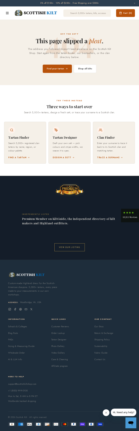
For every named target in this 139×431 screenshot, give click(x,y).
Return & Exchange (103, 333)
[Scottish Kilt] (36, 13)
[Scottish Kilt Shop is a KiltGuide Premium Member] (69, 189)
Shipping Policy (102, 339)
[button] (130, 215)
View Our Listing (69, 247)
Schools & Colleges (17, 326)
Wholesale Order (16, 352)
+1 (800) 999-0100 (18, 390)
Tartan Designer (58, 339)
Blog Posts (13, 333)
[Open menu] (7, 13)
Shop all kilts (85, 68)
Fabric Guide (100, 352)
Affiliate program (59, 366)
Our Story (99, 326)
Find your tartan (55, 68)
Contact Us (99, 359)
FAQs (10, 339)
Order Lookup (58, 333)
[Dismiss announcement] (135, 3)
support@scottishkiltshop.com (22, 384)
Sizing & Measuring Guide (21, 346)
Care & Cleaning (59, 359)
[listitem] (25, 143)
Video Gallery (58, 352)
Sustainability (100, 346)
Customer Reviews (60, 326)
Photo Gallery (58, 346)
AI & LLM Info (15, 359)
